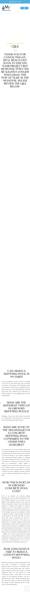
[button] (24, 8)
